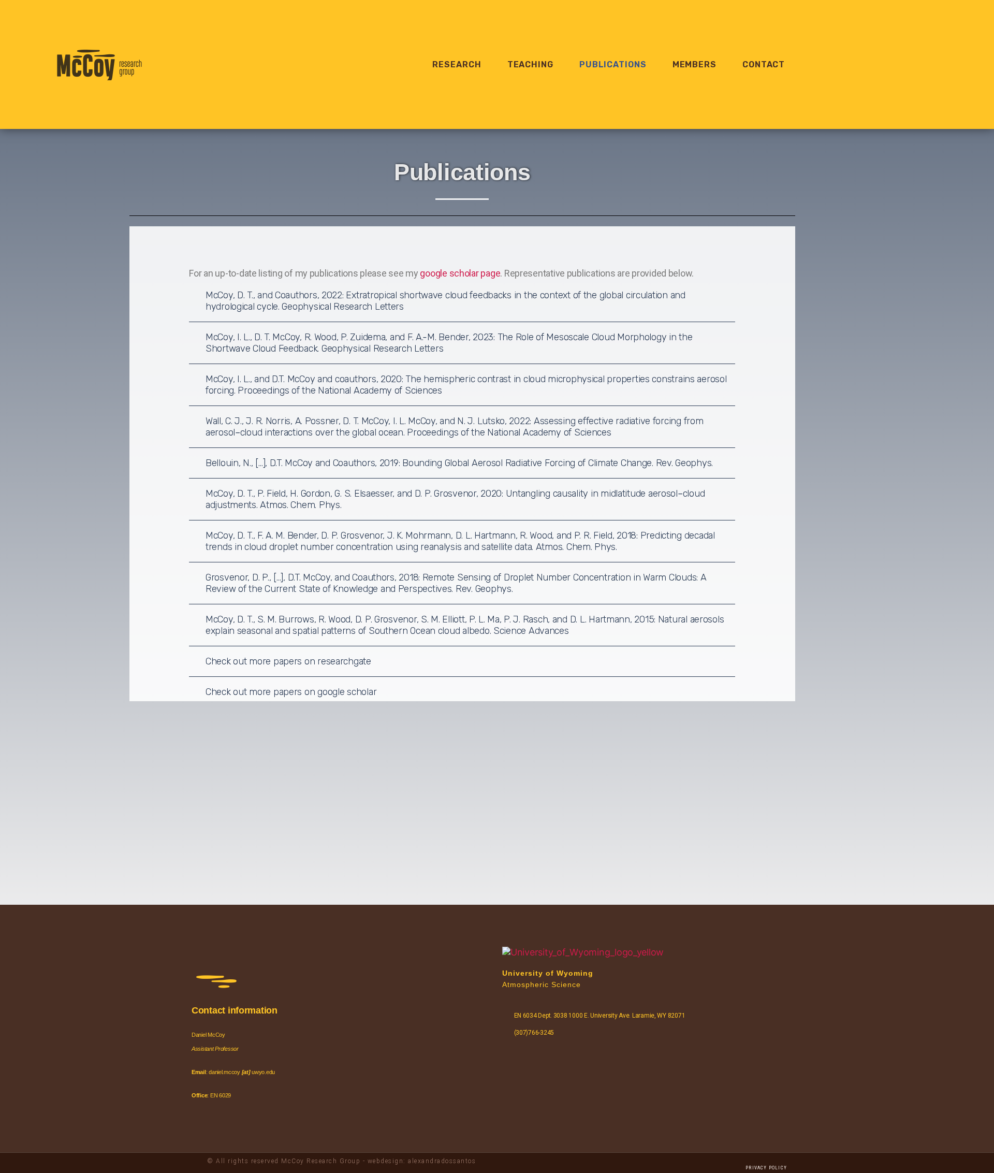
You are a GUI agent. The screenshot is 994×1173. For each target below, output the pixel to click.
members (695, 64)
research (456, 64)
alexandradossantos (442, 1161)
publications (613, 64)
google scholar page (460, 273)
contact (763, 64)
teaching (530, 64)
